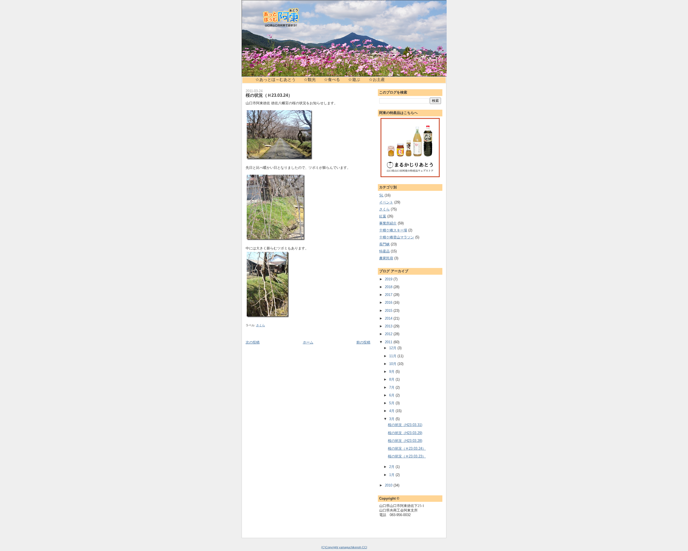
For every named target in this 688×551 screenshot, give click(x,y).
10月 (393, 364)
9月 (392, 372)
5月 (392, 403)
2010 (389, 485)
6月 (392, 395)
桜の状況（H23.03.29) (405, 433)
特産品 (384, 251)
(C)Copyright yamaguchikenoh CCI (344, 547)
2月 (392, 467)
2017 (389, 295)
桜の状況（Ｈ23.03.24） (269, 95)
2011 (389, 342)
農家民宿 (386, 258)
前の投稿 (363, 342)
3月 (392, 419)
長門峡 (384, 244)
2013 (389, 326)
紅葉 (382, 216)
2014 (389, 318)
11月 (393, 356)
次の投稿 (253, 342)
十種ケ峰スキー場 (393, 230)
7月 (392, 387)
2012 (389, 334)
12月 (393, 348)
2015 (389, 311)
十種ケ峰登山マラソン (396, 237)
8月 (392, 379)
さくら (260, 325)
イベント (386, 202)
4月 (392, 411)
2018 (389, 287)
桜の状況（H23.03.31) (405, 425)
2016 (389, 302)
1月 (392, 475)
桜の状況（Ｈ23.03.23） (407, 456)
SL (381, 195)
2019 (389, 279)
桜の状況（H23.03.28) (405, 441)
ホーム (308, 342)
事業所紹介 (388, 223)
